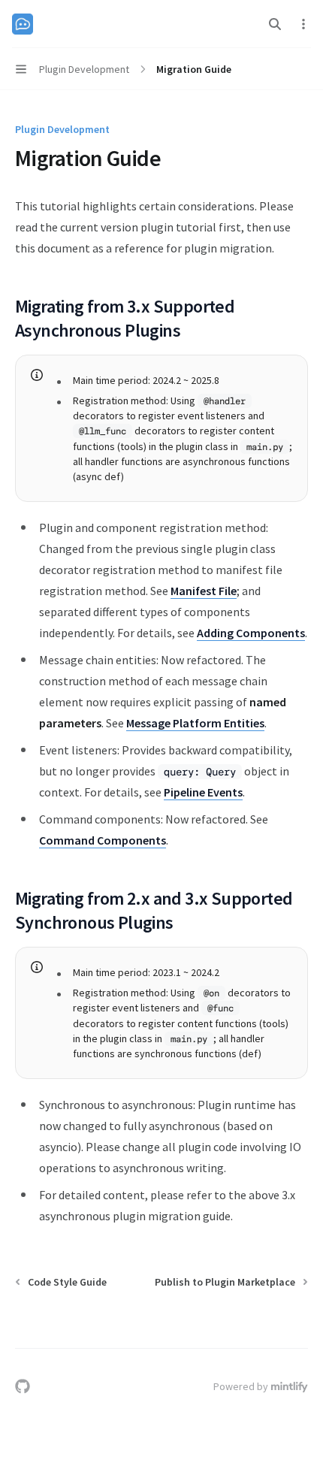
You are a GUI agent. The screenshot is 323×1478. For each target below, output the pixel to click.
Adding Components (251, 632)
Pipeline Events (203, 791)
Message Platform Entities (195, 722)
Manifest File (204, 590)
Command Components (102, 840)
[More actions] (303, 24)
